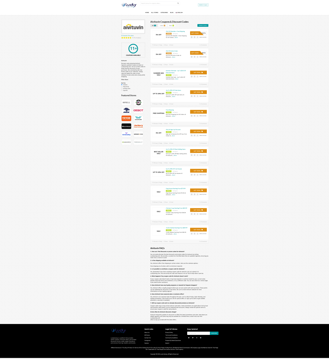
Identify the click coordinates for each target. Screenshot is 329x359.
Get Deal (197, 72)
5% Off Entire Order (172, 51)
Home (147, 12)
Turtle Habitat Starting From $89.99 (176, 228)
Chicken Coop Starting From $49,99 (176, 208)
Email (171, 45)
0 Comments (203, 45)
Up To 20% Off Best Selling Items (175, 149)
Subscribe (214, 333)
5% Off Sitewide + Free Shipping (175, 31)
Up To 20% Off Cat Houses (174, 169)
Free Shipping (170, 110)
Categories (164, 12)
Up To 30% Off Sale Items (173, 90)
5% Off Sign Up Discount (173, 129)
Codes (162, 25)
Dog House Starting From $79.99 (175, 188)
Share (166, 45)
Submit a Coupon (203, 4)
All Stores (154, 12)
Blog (171, 12)
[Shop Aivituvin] (133, 27)
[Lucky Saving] (129, 5)
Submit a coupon (203, 25)
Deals (171, 25)
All (154, 25)
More (176, 37)
